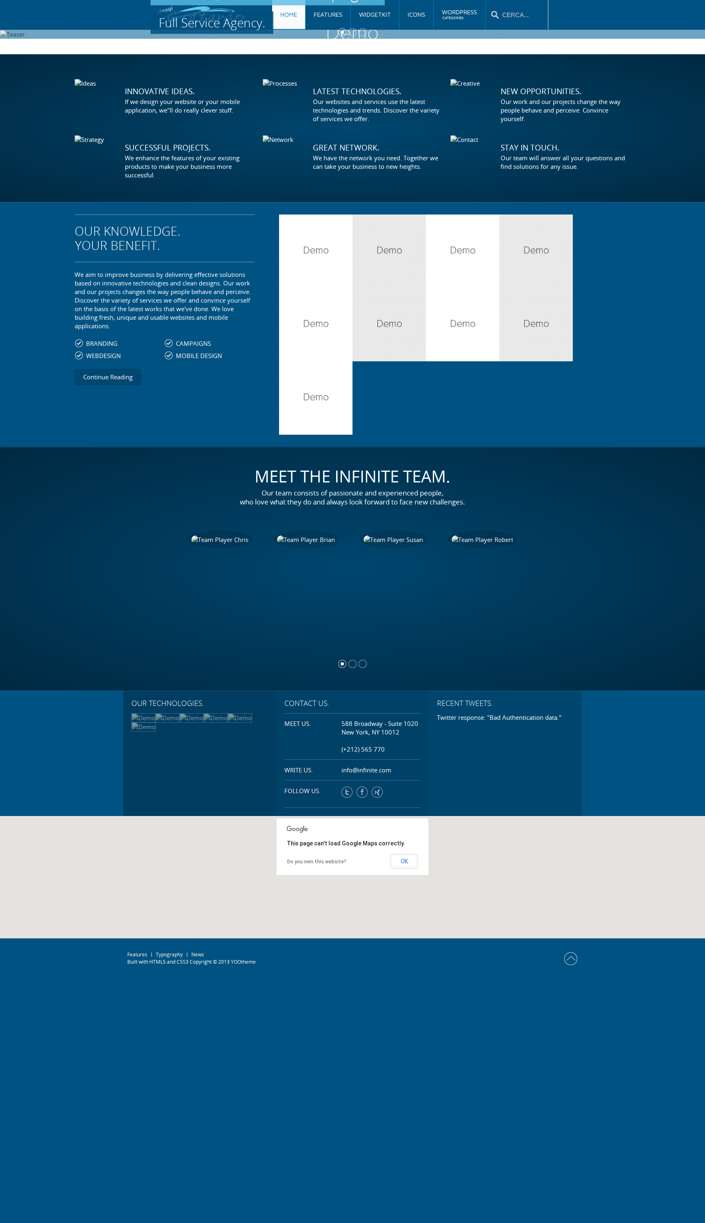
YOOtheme (243, 961)
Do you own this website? (316, 862)
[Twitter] (346, 792)
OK (404, 861)
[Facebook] (362, 792)
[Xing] (377, 792)
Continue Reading (108, 377)
